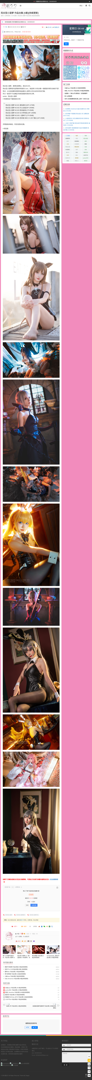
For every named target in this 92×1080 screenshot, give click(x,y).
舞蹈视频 (77, 147)
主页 (25, 941)
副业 (77, 155)
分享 (68, 155)
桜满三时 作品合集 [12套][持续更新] (16, 1006)
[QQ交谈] (89, 1075)
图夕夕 (22, 920)
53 (37, 933)
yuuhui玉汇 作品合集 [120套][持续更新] (15, 990)
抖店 (86, 147)
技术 (68, 141)
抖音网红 (67, 149)
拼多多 (85, 160)
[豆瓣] (49, 926)
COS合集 (14, 15)
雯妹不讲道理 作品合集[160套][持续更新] (15, 967)
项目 (86, 135)
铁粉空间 (86, 152)
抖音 (68, 160)
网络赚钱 (77, 141)
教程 (86, 144)
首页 (2, 15)
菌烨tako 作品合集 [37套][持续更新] (14, 971)
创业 (77, 152)
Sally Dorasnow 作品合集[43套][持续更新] (15, 978)
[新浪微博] (39, 926)
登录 (27, 905)
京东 (86, 149)
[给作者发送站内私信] (34, 941)
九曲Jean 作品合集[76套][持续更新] (14, 976)
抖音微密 (77, 144)
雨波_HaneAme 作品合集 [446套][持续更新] (17, 992)
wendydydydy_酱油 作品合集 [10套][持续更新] (53, 957)
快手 (77, 149)
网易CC (77, 160)
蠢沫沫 (67, 152)
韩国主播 (67, 147)
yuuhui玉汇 (85, 158)
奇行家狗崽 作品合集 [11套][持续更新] (14, 974)
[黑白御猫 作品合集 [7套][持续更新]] (38, 949)
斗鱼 (68, 144)
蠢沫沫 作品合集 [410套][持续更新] (14, 994)
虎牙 (86, 141)
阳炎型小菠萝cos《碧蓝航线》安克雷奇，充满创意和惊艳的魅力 (23, 957)
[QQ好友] (41, 926)
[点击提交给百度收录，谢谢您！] (4, 32)
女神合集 (7, 15)
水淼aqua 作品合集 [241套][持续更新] (15, 987)
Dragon (27, 1075)
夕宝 (6, 27)
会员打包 (86, 155)
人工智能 (67, 135)
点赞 (15, 926)
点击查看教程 (54, 879)
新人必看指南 (68, 96)
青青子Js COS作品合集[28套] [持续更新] (15, 969)
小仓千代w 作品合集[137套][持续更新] (15, 999)
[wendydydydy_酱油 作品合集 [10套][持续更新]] (53, 949)
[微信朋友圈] (45, 926)
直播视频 (67, 138)
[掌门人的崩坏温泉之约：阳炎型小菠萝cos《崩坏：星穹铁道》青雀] (9, 949)
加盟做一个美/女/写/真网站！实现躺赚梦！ (76, 93)
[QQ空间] (47, 926)
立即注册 (34, 905)
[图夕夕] (9, 8)
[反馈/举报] (30, 926)
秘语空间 (67, 158)
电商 (77, 135)
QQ (86, 1076)
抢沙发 (49, 27)
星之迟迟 (86, 138)
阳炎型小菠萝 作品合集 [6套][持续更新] (29, 15)
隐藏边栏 (56, 27)
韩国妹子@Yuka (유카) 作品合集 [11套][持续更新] (18, 997)
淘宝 (77, 138)
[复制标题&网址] (52, 926)
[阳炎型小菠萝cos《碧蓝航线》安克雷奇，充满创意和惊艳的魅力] (23, 949)
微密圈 (76, 158)
